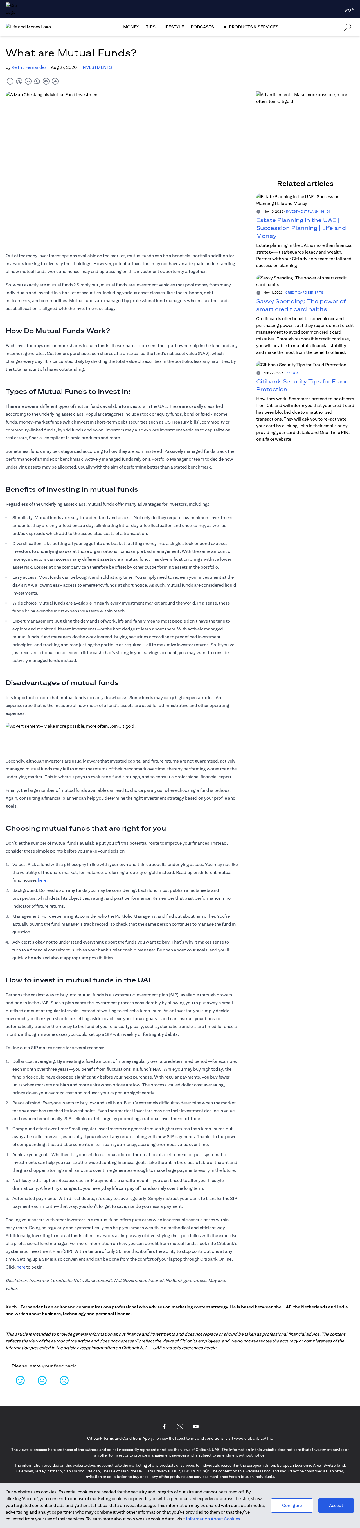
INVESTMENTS (96, 67)
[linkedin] (28, 81)
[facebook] (10, 81)
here (42, 880)
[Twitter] (180, 1426)
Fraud (292, 372)
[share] (55, 81)
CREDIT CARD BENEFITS (304, 292)
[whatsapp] (37, 81)
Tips (151, 27)
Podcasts (202, 27)
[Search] (347, 26)
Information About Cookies (213, 1519)
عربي (349, 9)
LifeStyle (173, 27)
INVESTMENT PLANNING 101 (308, 211)
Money (131, 27)
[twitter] (19, 81)
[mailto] (46, 81)
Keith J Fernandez (29, 67)
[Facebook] (164, 1426)
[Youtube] (195, 1426)
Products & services (253, 27)
